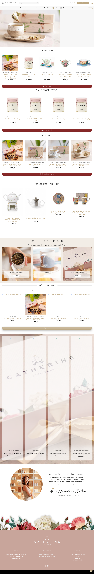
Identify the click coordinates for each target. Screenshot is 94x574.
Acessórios (31, 7)
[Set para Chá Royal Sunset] (47, 63)
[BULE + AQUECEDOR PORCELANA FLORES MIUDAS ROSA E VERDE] (12, 202)
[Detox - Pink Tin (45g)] (58, 104)
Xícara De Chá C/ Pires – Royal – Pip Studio (84, 75)
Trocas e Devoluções (77, 560)
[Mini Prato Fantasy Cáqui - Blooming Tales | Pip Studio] (58, 198)
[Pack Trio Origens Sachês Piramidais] (35, 150)
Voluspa (64, 7)
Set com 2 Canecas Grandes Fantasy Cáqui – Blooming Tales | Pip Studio (81, 212)
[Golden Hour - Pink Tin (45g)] (29, 63)
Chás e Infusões (23, 7)
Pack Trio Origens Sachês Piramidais (35, 165)
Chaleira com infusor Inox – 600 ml (35, 219)
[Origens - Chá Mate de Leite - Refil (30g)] (44, 304)
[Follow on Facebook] (46, 566)
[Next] (90, 28)
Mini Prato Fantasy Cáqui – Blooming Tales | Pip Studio (58, 212)
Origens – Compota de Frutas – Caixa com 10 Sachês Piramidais (10, 76)
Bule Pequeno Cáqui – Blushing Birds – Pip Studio (65, 76)
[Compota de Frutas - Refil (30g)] (67, 304)
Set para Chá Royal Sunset (47, 75)
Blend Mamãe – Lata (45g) (12, 119)
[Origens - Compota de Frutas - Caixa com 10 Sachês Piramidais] (10, 63)
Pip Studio (57, 7)
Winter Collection (47, 7)
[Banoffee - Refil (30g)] (21, 304)
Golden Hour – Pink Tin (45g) (28, 75)
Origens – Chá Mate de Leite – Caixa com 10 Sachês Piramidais (81, 165)
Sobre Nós (69, 7)
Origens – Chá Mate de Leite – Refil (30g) (45, 319)
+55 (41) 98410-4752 (49, 556)
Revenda (77, 558)
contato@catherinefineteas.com (47, 554)
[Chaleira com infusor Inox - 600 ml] (35, 202)
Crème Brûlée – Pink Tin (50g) (81, 119)
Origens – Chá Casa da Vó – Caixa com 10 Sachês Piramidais (58, 165)
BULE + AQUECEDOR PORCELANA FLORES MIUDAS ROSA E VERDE (12, 219)
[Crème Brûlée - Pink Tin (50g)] (81, 104)
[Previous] (3, 28)
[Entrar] (92, 3)
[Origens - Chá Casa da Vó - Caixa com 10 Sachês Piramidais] (58, 150)
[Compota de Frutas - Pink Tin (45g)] (35, 104)
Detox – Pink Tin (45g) (58, 119)
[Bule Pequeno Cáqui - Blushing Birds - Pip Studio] (65, 63)
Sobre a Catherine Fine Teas (77, 554)
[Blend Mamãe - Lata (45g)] (12, 104)
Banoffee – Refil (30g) (21, 318)
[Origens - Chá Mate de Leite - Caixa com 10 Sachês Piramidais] (81, 150)
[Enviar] (37, 3)
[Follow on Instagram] (48, 566)
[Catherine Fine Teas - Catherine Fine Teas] (9, 3)
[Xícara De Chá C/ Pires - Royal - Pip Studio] (84, 63)
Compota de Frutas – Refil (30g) (67, 318)
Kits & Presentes (39, 7)
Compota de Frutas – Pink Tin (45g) (35, 119)
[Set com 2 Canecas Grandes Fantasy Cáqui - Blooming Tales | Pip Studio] (81, 198)
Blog (73, 7)
